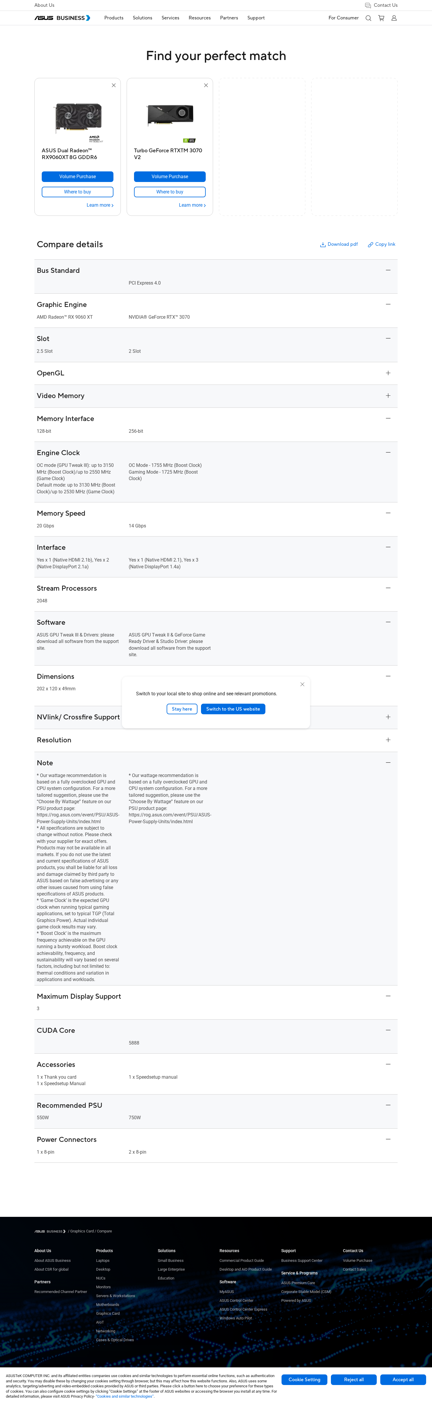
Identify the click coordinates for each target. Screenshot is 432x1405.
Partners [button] (229, 18)
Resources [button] (200, 18)
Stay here (182, 709)
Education (166, 1278)
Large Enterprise (171, 1269)
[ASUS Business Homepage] (62, 18)
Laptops (103, 1260)
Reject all (354, 1380)
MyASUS (227, 1291)
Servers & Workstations (115, 1296)
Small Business (171, 1260)
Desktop (103, 1269)
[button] (368, 18)
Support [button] (256, 18)
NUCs (101, 1278)
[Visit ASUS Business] (51, 1231)
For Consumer (344, 18)
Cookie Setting (304, 1380)
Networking (105, 1331)
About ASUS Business (52, 1260)
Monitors (103, 1287)
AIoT (100, 1322)
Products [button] (113, 18)
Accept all (403, 1380)
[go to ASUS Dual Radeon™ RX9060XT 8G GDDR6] (78, 117)
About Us (44, 5)
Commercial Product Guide (242, 1260)
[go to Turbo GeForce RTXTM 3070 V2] (170, 117)
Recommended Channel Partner (60, 1291)
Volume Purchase (357, 1260)
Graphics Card (108, 1313)
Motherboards (107, 1304)
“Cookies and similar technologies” (125, 1396)
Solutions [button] (142, 18)
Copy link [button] (385, 244)
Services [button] (170, 18)
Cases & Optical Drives (115, 1340)
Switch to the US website (233, 709)
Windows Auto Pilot (236, 1318)
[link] (77, 192)
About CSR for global (51, 1269)
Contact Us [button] (386, 5)
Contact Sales (354, 1269)
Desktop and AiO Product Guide (246, 1269)
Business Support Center (301, 1260)
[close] (302, 684)
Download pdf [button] (343, 244)
